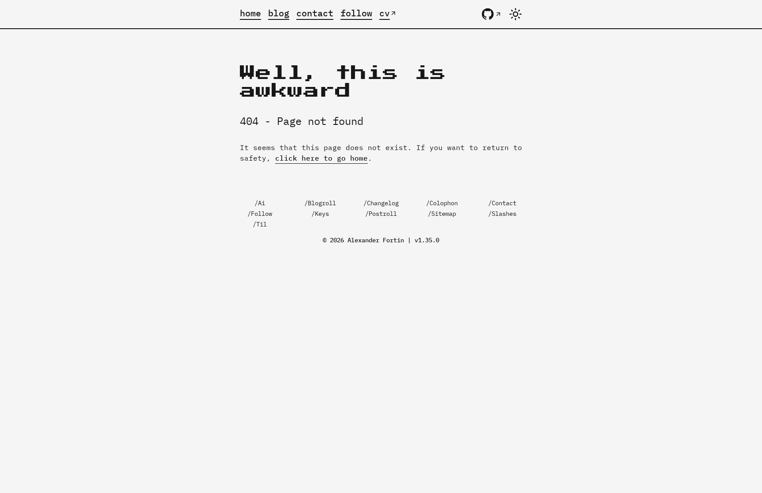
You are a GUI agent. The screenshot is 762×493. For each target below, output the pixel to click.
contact (314, 13)
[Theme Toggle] (515, 14)
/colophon (442, 203)
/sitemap (442, 214)
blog (278, 13)
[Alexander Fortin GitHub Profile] (491, 14)
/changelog (381, 203)
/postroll (381, 214)
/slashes (502, 214)
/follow (259, 214)
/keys (320, 214)
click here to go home (321, 158)
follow (356, 13)
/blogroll (320, 203)
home (250, 13)
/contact (502, 203)
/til (260, 224)
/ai (259, 203)
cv (384, 13)
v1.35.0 (427, 240)
